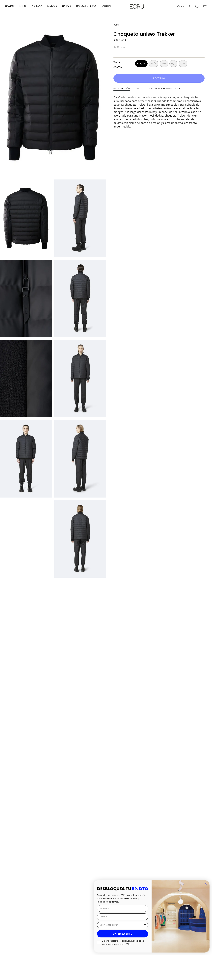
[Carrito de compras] (205, 6)
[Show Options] (145, 925)
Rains (116, 24)
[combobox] (121, 925)
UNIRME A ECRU (122, 933)
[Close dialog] (206, 883)
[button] (10, 6)
